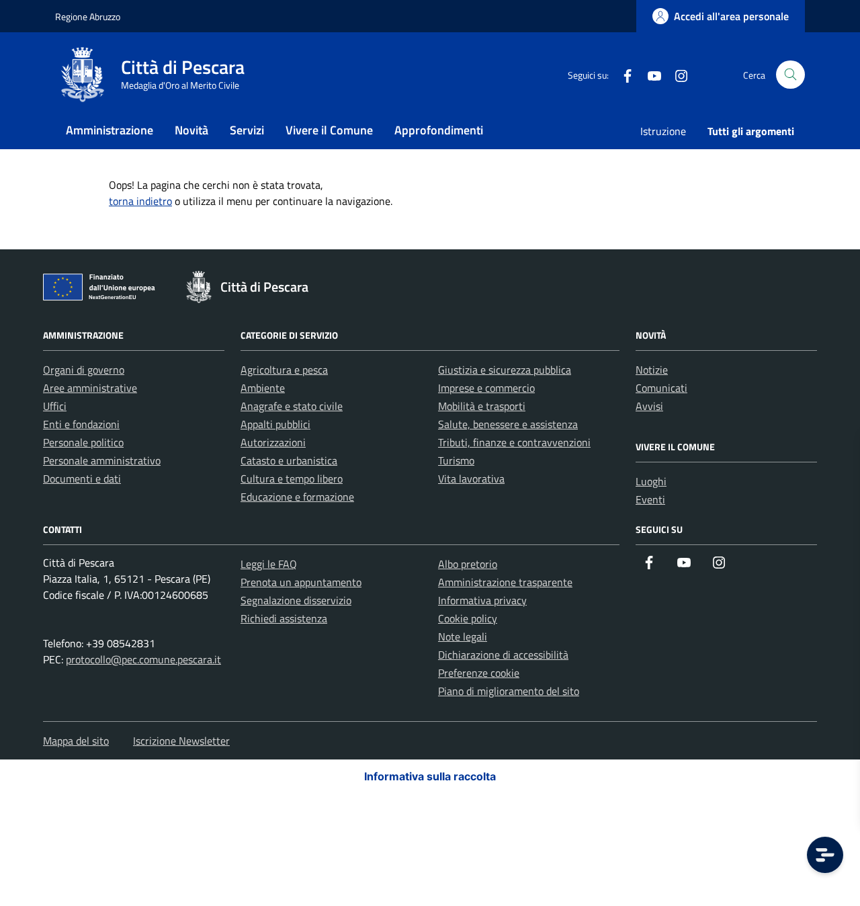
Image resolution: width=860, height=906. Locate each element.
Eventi (650, 499)
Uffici (55, 406)
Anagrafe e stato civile (292, 406)
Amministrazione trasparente (505, 582)
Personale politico (83, 442)
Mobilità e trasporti (481, 406)
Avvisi (649, 406)
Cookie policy (467, 618)
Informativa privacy (482, 600)
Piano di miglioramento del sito (508, 691)
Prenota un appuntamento (301, 582)
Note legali (462, 636)
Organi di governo (83, 370)
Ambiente (263, 388)
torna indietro (140, 201)
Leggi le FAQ (269, 564)
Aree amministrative (90, 388)
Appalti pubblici (275, 424)
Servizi (247, 130)
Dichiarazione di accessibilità (503, 655)
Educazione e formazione (297, 497)
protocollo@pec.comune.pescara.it (143, 659)
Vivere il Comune (329, 130)
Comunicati (661, 388)
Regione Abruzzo (87, 16)
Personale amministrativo (102, 460)
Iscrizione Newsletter (181, 741)
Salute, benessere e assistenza (508, 424)
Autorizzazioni (273, 442)
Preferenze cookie (478, 673)
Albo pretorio (467, 564)
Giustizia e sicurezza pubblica (504, 370)
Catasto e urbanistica (289, 460)
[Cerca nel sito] (790, 74)
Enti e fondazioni (81, 424)
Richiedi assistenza (284, 618)
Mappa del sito (76, 741)
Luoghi (651, 481)
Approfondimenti (438, 130)
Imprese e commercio (486, 388)
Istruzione (663, 131)
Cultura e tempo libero (292, 478)
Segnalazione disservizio (296, 600)
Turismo (456, 460)
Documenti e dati (82, 478)
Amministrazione (109, 130)
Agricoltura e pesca (284, 370)
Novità (191, 130)
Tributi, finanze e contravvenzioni (514, 442)
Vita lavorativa (471, 478)
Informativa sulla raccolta (430, 776)
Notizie (652, 370)
